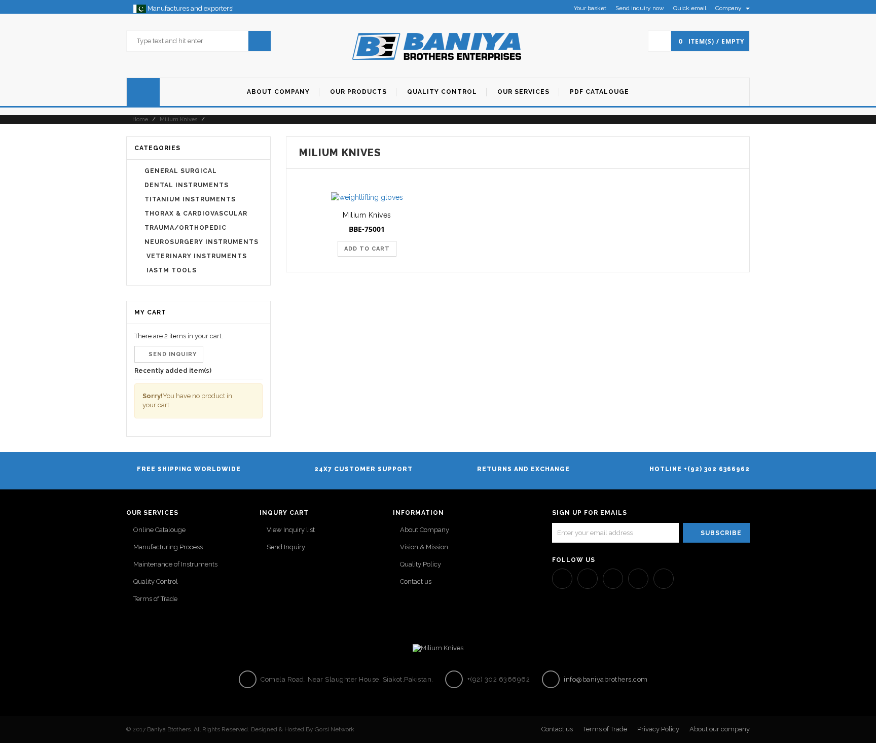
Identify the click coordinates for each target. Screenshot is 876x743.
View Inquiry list (291, 530)
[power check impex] (438, 45)
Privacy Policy (658, 729)
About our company (719, 729)
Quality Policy (420, 564)
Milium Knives (178, 119)
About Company (424, 530)
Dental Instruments (186, 185)
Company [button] (729, 8)
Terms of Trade (155, 599)
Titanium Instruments (190, 199)
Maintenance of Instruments (175, 564)
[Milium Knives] (367, 197)
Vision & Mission (424, 547)
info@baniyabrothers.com (605, 679)
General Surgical (180, 170)
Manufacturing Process (168, 547)
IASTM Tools (170, 270)
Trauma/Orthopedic (185, 227)
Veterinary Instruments (195, 256)
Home (139, 119)
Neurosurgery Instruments (201, 241)
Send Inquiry (286, 547)
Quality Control (155, 581)
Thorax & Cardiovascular (195, 213)
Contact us (415, 581)
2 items (175, 336)
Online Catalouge (159, 530)
